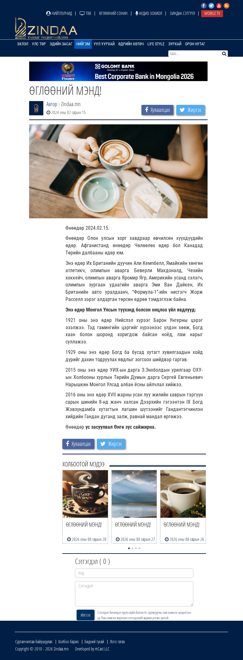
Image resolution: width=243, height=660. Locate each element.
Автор (52, 104)
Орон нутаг (195, 44)
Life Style (156, 44)
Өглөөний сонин (113, 13)
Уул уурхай (104, 44)
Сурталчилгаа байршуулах (34, 641)
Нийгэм (83, 44)
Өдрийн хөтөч (131, 44)
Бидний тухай (94, 641)
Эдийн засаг (61, 44)
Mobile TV (212, 13)
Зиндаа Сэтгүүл (182, 13)
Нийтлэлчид (61, 13)
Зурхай (174, 44)
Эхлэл (22, 44)
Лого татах (117, 641)
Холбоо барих (68, 641)
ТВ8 (88, 13)
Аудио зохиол (150, 13)
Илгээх (85, 615)
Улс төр (39, 44)
